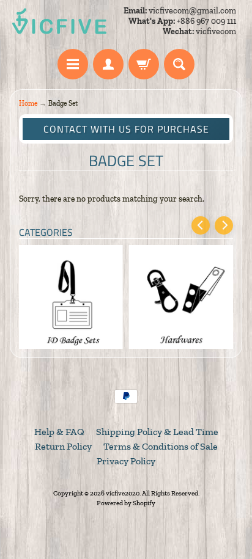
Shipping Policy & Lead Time (157, 431)
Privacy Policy (126, 461)
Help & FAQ (59, 431)
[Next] (224, 225)
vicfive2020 (122, 493)
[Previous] (200, 225)
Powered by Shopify (126, 503)
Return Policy (63, 446)
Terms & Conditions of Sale (160, 446)
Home (28, 103)
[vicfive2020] (59, 21)
